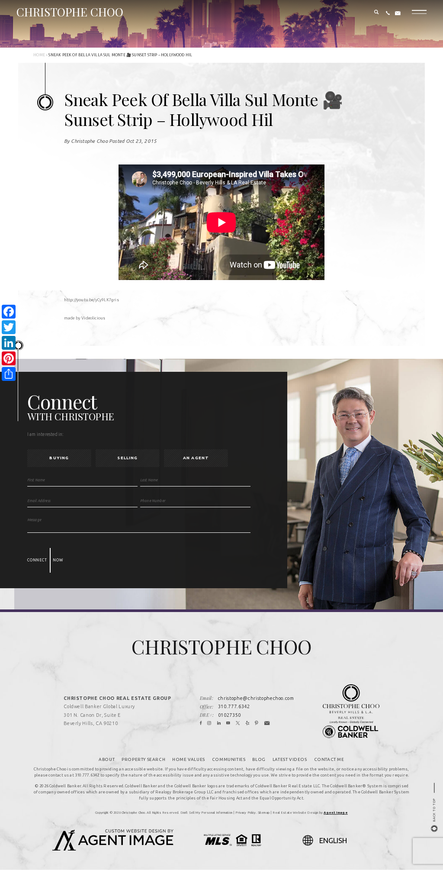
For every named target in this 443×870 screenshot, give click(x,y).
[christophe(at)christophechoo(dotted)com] (398, 13)
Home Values (188, 759)
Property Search (143, 759)
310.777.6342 (234, 706)
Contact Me (329, 759)
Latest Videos (290, 759)
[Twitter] (238, 723)
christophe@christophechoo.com (256, 698)
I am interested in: (45, 434)
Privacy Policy (245, 812)
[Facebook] (201, 723)
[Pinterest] (257, 723)
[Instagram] (209, 723)
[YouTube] (228, 723)
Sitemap (264, 812)
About (107, 759)
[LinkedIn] (219, 723)
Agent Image (336, 812)
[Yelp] (248, 723)
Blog (258, 759)
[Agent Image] (113, 848)
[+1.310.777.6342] (388, 13)
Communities (229, 759)
